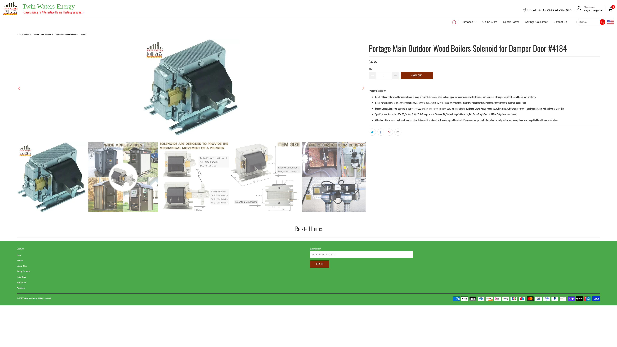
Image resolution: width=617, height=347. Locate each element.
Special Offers (22, 265)
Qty (370, 69)
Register (598, 10)
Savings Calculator (23, 271)
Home (19, 255)
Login (587, 10)
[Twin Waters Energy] (10, 9)
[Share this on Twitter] (372, 132)
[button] (469, 22)
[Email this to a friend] (397, 132)
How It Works (22, 282)
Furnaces (20, 260)
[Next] (363, 88)
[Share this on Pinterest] (389, 132)
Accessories (21, 287)
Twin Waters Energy (30, 298)
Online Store (21, 277)
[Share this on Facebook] (380, 132)
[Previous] (19, 88)
